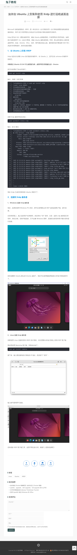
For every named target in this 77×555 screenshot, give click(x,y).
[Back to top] (74, 548)
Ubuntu (17, 476)
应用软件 (17, 6)
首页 (5, 6)
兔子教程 (20, 550)
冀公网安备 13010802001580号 (60, 550)
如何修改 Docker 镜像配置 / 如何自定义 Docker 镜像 (25, 485)
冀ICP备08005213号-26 (42, 550)
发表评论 (11, 530)
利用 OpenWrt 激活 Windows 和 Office (21, 492)
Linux (12, 6)
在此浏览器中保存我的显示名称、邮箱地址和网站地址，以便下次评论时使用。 (29, 526)
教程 (8, 6)
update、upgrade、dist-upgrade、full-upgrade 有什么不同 (28, 487)
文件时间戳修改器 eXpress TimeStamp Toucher (24, 490)
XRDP (23, 476)
